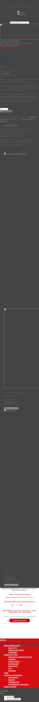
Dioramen (12, 652)
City (10, 668)
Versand (7, 73)
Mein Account (10, 687)
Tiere (6, 673)
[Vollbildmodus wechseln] (3, 691)
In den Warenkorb (6, 111)
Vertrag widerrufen (19, 620)
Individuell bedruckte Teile (20, 657)
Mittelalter (4, 121)
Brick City (12, 648)
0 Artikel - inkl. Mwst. (10, 41)
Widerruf (33, 616)
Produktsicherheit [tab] (11, 125)
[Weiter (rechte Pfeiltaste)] (3, 693)
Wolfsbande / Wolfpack (18, 684)
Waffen (11, 680)
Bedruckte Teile (11, 655)
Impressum (13, 616)
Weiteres (12, 671)
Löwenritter (13, 682)
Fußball (12, 659)
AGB (28, 616)
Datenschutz (21, 616)
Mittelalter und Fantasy (9, 46)
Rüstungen (27, 43)
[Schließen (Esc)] (7, 691)
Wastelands (13, 664)
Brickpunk (12, 666)
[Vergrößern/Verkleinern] (1, 691)
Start (2, 43)
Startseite (6, 616)
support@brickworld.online (26, 597)
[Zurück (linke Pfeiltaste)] (1, 693)
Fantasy (24, 119)
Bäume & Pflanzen (16, 650)
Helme (30, 119)
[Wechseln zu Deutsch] (21, 12)
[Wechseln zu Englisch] (21, 14)
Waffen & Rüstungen (13, 43)
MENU (3, 639)
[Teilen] (5, 691)
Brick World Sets (12, 646)
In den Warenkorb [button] (11, 408)
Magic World (14, 662)
